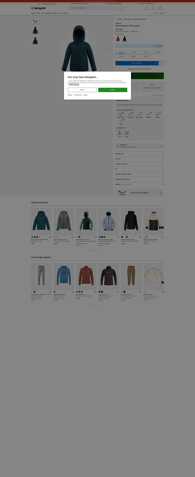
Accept (112, 90)
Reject (82, 90)
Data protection (74, 84)
